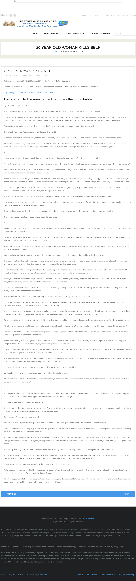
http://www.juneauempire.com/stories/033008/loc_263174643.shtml (31, 92)
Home (55, 52)
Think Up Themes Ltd (20, 575)
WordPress (42, 575)
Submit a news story (112, 15)
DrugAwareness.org (129, 15)
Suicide (38, 75)
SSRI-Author (26, 75)
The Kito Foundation (86, 518)
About (84, 15)
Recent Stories (94, 15)
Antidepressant (51, 75)
